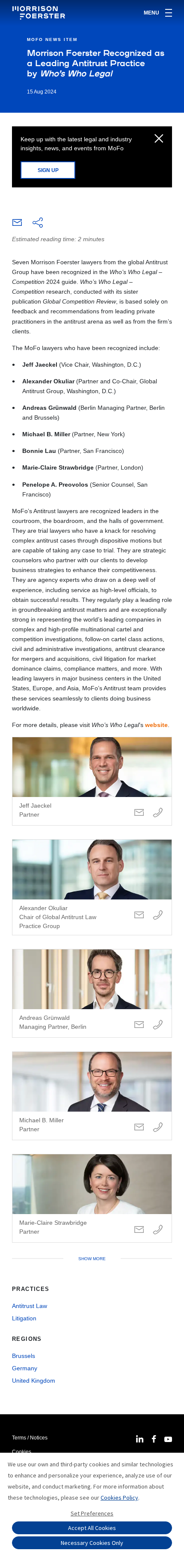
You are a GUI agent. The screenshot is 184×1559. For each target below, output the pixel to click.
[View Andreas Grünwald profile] (92, 993)
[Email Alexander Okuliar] (139, 915)
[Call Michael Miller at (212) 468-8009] (158, 1127)
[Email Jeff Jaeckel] (139, 813)
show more (92, 1258)
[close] (158, 139)
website (156, 724)
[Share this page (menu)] (38, 223)
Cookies (21, 1452)
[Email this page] (17, 224)
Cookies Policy (119, 1497)
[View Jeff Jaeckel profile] (92, 781)
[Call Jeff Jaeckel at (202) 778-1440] (158, 813)
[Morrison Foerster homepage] (40, 13)
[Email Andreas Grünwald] (139, 1025)
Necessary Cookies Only (92, 1543)
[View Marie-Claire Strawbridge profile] (92, 1198)
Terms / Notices (29, 1438)
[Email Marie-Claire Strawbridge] (139, 1230)
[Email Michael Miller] (139, 1127)
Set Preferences (92, 1513)
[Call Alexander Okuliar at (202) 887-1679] (158, 915)
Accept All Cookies (92, 1528)
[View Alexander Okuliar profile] (92, 887)
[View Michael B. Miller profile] (92, 1096)
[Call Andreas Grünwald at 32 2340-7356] (158, 1025)
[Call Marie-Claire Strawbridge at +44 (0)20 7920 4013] (158, 1230)
